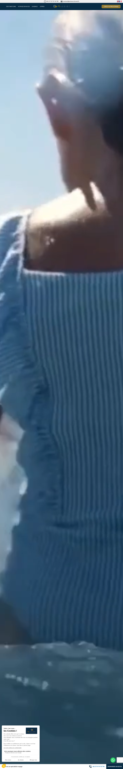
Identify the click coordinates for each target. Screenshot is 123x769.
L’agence (35, 6)
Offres (42, 6)
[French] (120, 1)
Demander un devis (115, 766)
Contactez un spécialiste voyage (12, 766)
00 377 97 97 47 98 (52, 1)
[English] (118, 1)
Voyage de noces (24, 6)
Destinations (11, 6)
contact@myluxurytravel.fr (71, 1)
